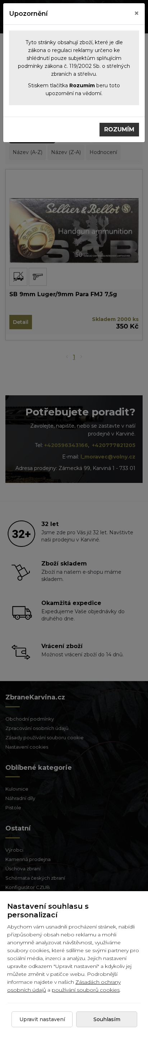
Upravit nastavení (42, 1019)
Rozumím (119, 129)
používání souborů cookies (86, 990)
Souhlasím (106, 1019)
